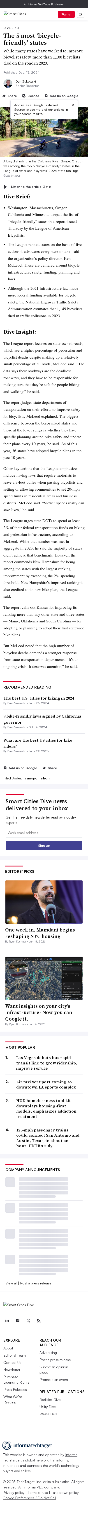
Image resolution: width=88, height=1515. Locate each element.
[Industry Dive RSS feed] (39, 1321)
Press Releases (15, 1389)
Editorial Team (14, 1355)
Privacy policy (14, 1492)
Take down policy (65, 1492)
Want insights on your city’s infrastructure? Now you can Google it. (38, 1012)
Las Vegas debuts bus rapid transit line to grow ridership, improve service (46, 1063)
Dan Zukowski (26, 81)
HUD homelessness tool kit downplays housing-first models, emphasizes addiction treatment (46, 1108)
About (8, 1348)
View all (11, 1283)
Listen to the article (31, 187)
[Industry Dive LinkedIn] (7, 1321)
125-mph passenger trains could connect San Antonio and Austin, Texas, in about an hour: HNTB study (48, 1138)
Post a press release (35, 1283)
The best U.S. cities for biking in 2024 (38, 698)
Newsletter (11, 1369)
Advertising (48, 1352)
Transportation (36, 778)
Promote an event (53, 1379)
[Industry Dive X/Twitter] (28, 1321)
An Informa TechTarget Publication (44, 4)
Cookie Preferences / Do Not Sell (29, 1498)
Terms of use (38, 1492)
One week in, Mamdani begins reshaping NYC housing (40, 933)
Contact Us (12, 1362)
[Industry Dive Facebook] (17, 1321)
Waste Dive (48, 1414)
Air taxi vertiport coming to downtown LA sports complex (46, 1084)
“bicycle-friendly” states (27, 221)
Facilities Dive (50, 1399)
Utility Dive (47, 1407)
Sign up (66, 14)
